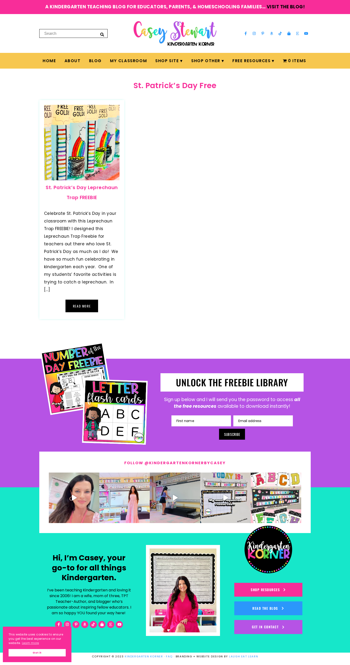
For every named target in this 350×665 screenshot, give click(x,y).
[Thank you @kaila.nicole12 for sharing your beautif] (276, 498)
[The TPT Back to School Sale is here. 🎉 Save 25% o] (225, 498)
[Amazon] (271, 33)
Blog (95, 61)
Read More (82, 305)
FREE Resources (251, 61)
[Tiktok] (280, 33)
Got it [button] (37, 653)
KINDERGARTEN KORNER (144, 656)
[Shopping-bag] (288, 33)
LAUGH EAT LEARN (243, 656)
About (73, 61)
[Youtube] (306, 33)
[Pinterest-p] (262, 33)
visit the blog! (286, 7)
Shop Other (205, 61)
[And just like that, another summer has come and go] (175, 498)
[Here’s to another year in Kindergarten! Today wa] (74, 498)
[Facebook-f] (245, 33)
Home (49, 61)
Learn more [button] (30, 643)
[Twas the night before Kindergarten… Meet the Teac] (124, 498)
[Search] (102, 34)
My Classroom (128, 61)
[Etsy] (297, 33)
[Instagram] (254, 33)
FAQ (169, 656)
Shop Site (167, 61)
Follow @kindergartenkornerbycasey (175, 463)
